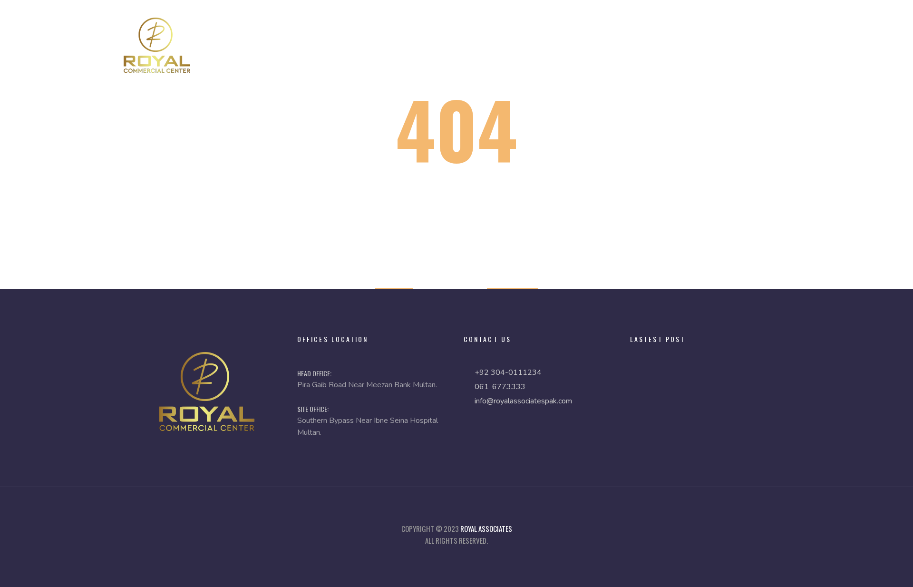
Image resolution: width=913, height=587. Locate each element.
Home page (394, 281)
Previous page (512, 281)
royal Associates (486, 528)
